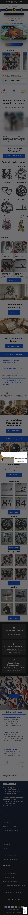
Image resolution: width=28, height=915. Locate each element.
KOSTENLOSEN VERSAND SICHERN (21, 458)
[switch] (25, 912)
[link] (20, 461)
